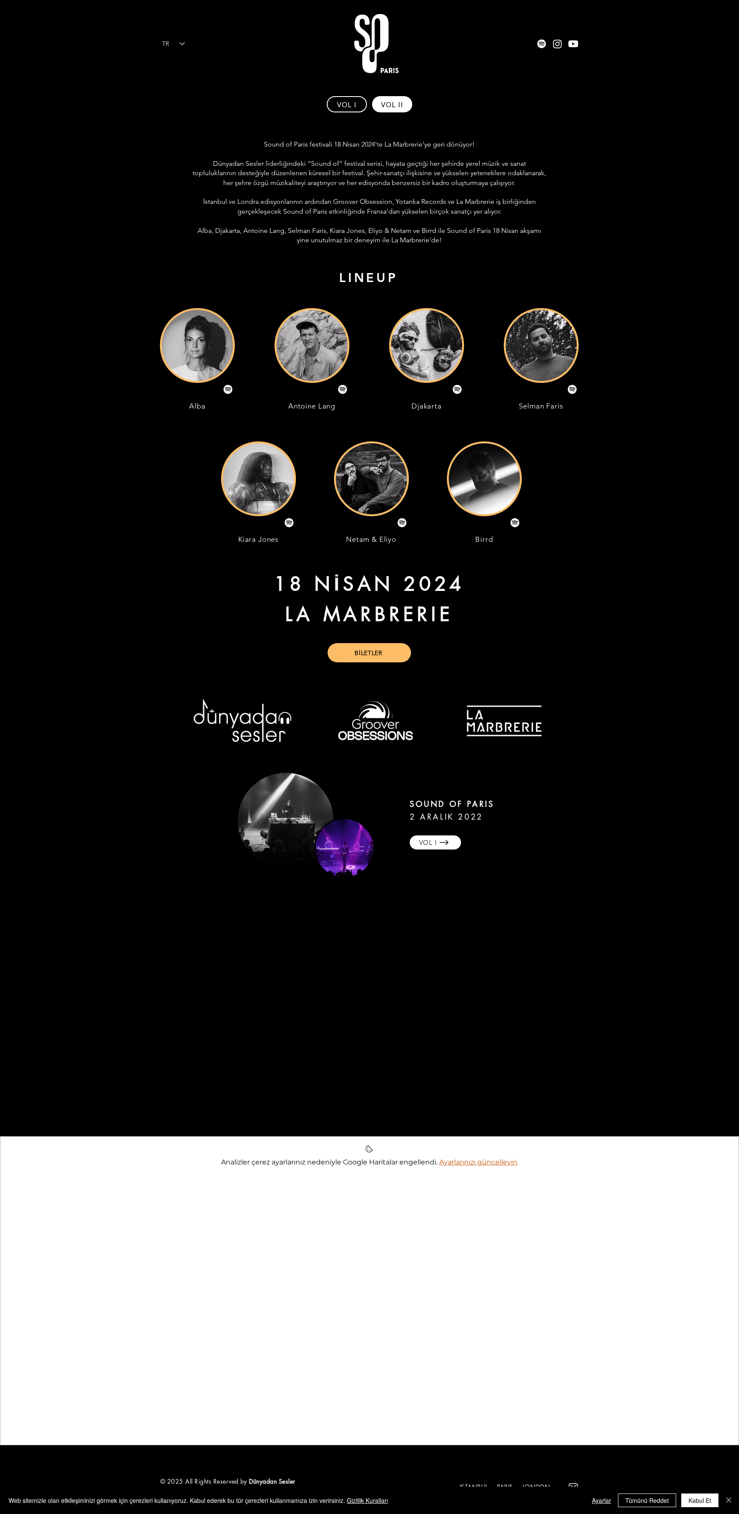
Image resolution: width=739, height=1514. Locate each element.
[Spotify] (541, 44)
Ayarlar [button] (601, 1500)
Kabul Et (700, 1500)
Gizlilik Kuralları (367, 1500)
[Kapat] (729, 1500)
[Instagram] (557, 44)
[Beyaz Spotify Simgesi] (228, 389)
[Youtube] (573, 44)
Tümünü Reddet (647, 1500)
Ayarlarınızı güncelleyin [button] (478, 1162)
